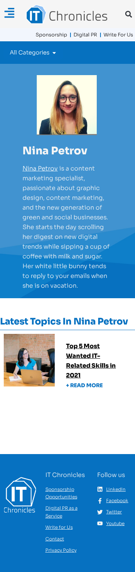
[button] (128, 14)
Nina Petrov (40, 168)
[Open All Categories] (54, 52)
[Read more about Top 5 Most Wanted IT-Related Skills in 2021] (67, 367)
